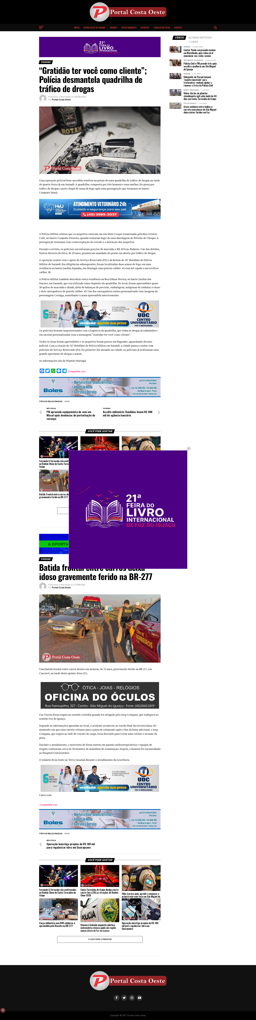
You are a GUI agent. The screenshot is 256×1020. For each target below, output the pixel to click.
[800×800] (128, 568)
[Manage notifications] (2, 1010)
